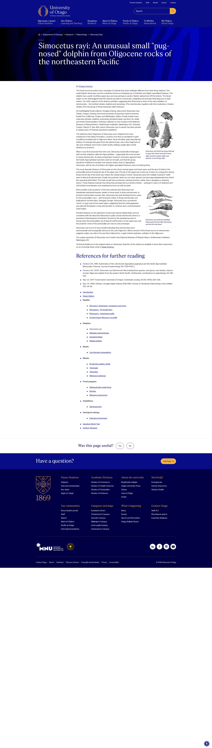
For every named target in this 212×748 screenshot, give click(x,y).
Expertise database (159, 518)
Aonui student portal (69, 510)
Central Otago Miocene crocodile (103, 317)
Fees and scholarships (70, 486)
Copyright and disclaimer (90, 562)
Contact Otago (159, 506)
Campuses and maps (102, 506)
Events (124, 514)
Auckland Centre (98, 510)
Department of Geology (53, 34)
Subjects (64, 482)
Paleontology (81, 34)
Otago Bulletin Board (130, 521)
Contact (173, 2)
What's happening (131, 506)
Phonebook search (159, 514)
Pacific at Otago (67, 525)
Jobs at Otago (127, 493)
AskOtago (167, 461)
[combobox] (152, 11)
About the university (132, 477)
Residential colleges (129, 482)
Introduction (88, 292)
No (130, 446)
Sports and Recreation (130, 518)
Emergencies (156, 482)
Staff (147, 2)
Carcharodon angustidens (100, 352)
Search (51, 562)
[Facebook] (159, 546)
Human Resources (159, 486)
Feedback (60, 562)
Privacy (104, 562)
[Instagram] (166, 546)
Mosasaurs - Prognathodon (100, 310)
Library (164, 2)
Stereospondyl (95, 407)
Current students (136, 2)
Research (69, 34)
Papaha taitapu (95, 341)
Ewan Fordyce (108, 247)
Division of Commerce (100, 482)
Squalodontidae (95, 337)
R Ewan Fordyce (86, 86)
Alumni (155, 2)
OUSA (123, 497)
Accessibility (114, 562)
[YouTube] (173, 546)
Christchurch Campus (100, 514)
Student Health (157, 489)
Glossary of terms (72, 562)
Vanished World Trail (91, 424)
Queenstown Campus (100, 529)
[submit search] (173, 11)
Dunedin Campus (98, 518)
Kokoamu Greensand (98, 418)
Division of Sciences (99, 493)
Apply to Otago (67, 493)
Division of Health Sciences (102, 486)
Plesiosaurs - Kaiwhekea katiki (101, 314)
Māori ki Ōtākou (67, 521)
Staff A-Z (155, 510)
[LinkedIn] (152, 546)
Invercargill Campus (99, 525)
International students (70, 529)
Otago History (88, 296)
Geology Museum (90, 428)
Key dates (65, 489)
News (123, 510)
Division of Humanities (100, 489)
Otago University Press (130, 486)
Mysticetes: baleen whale (99, 364)
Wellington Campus (99, 521)
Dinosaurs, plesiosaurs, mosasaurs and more (107, 306)
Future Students (70, 477)
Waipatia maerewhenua (99, 333)
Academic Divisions (101, 477)
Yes (119, 446)
